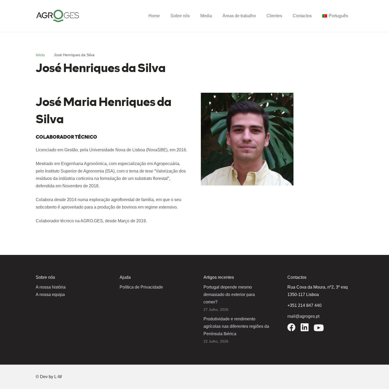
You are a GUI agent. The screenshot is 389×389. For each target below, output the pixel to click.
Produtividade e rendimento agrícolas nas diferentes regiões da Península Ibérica (236, 326)
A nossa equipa (50, 294)
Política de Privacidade (141, 287)
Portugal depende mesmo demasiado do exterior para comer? (229, 294)
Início (40, 55)
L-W (58, 376)
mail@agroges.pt (303, 316)
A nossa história (51, 287)
